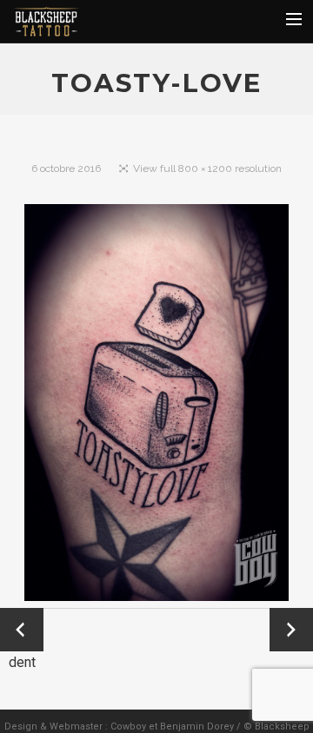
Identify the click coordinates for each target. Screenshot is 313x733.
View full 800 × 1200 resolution (207, 168)
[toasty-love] (157, 406)
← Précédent (21, 631)
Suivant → (291, 630)
